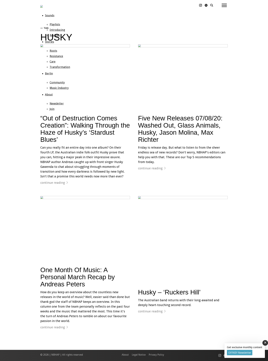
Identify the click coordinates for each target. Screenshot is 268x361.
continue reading (52, 183)
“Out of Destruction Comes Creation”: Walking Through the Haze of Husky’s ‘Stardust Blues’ (85, 129)
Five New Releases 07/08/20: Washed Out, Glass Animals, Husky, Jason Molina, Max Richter (180, 129)
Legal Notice (139, 354)
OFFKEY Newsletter (239, 352)
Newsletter (57, 103)
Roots (53, 50)
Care (53, 61)
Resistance (56, 56)
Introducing (57, 29)
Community (57, 82)
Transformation (60, 67)
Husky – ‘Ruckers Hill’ (169, 292)
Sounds (49, 15)
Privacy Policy (156, 354)
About (49, 94)
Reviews (55, 35)
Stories (49, 41)
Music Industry (59, 87)
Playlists (55, 24)
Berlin (49, 73)
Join (52, 109)
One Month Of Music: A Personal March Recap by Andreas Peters (77, 277)
